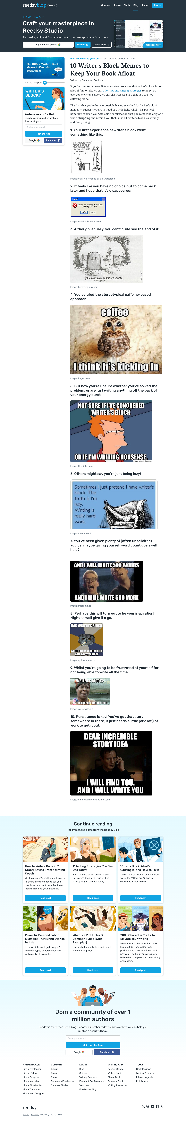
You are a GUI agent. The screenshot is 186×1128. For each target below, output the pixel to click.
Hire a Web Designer (33, 1093)
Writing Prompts (145, 1073)
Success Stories (59, 1085)
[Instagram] (148, 1106)
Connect (106, 5)
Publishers (142, 1081)
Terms (26, 1114)
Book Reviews (143, 1069)
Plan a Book (114, 1077)
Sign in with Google (46, 44)
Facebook (51, 140)
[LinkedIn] (152, 1106)
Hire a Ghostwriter (32, 1085)
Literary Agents (144, 1077)
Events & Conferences (91, 1081)
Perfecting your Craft (89, 58)
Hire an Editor (30, 1073)
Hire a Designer (31, 1077)
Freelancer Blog (87, 1089)
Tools (127, 5)
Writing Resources (117, 1085)
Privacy (35, 1114)
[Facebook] (157, 1106)
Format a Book (115, 1081)
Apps (51, 6)
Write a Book (114, 1073)
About (145, 5)
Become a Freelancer (62, 1081)
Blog (135, 5)
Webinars (84, 1085)
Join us (157, 5)
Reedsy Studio (116, 1069)
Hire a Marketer (31, 1081)
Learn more (100, 44)
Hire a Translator (31, 1089)
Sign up (81, 44)
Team (54, 1073)
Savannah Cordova (92, 80)
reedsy (34, 5)
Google (32, 140)
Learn (117, 5)
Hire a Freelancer (32, 1069)
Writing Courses (87, 1077)
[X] (143, 1106)
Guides (83, 1073)
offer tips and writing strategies (122, 90)
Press (54, 1077)
